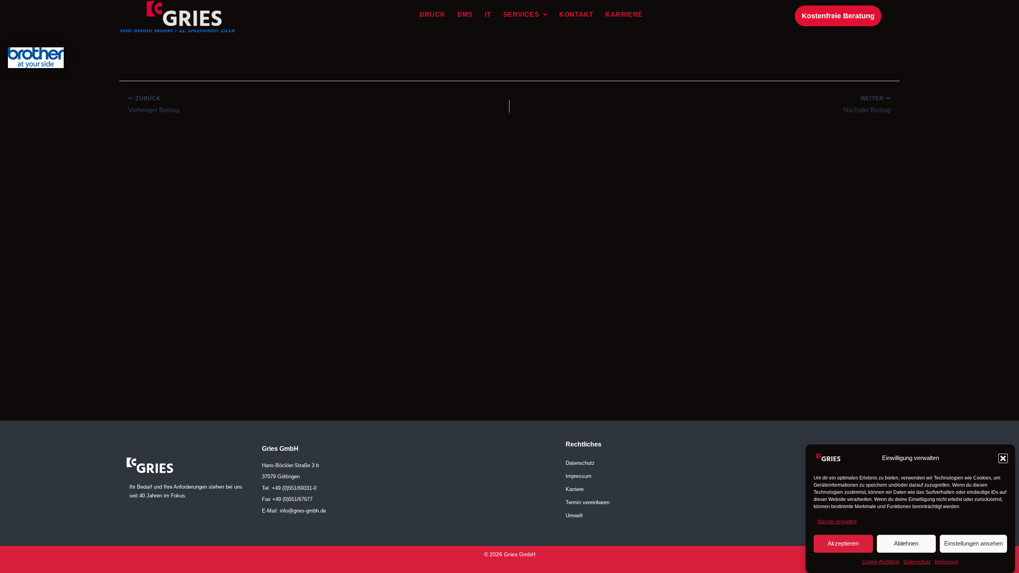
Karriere (624, 14)
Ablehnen (906, 543)
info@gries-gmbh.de (303, 511)
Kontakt (576, 14)
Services (521, 14)
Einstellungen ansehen (973, 543)
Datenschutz (917, 562)
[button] (1003, 458)
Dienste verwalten (837, 521)
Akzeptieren (843, 543)
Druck (432, 14)
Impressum (946, 562)
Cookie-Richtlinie (881, 562)
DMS (465, 14)
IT (488, 14)
